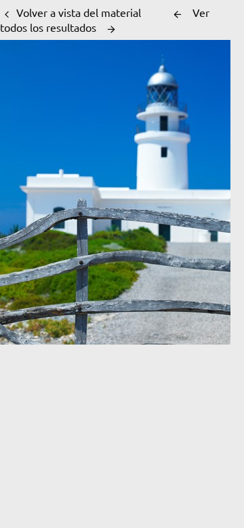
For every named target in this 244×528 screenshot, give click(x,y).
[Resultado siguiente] (111, 29)
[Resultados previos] (177, 14)
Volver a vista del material (79, 12)
